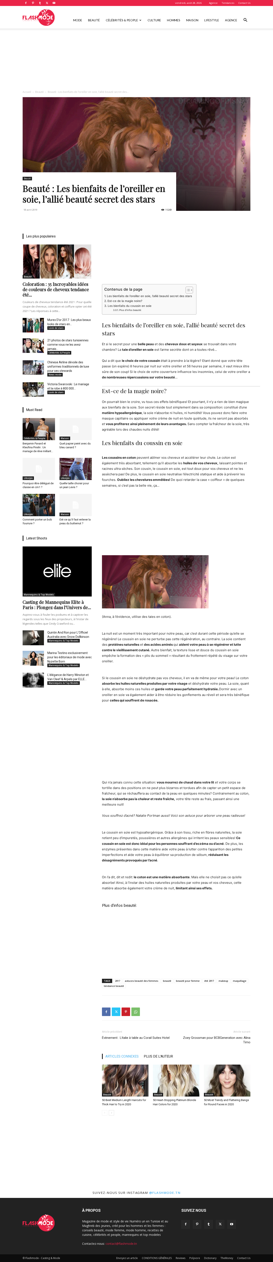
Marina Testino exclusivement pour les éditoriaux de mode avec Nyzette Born (69, 657)
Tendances (228, 2)
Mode (77, 20)
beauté (167, 980)
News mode (55, 374)
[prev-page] (104, 1112)
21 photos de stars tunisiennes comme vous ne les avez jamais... (68, 345)
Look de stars (56, 327)
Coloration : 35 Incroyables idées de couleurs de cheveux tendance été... (56, 289)
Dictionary (210, 1258)
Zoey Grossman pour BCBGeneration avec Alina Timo (216, 1040)
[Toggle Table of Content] (187, 290)
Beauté (94, 20)
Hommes (173, 20)
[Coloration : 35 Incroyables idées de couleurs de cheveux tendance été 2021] (57, 261)
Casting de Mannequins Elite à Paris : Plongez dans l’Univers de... (57, 604)
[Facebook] (26, 3)
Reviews (180, 1258)
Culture (154, 20)
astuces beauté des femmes (141, 980)
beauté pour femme (188, 980)
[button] (245, 21)
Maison (192, 20)
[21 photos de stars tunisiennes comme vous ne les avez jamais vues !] (33, 345)
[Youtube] (54, 3)
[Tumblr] (40, 3)
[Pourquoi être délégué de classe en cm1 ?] (39, 469)
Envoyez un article (127, 1258)
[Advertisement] (136, 60)
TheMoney (227, 1258)
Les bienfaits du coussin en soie (129, 306)
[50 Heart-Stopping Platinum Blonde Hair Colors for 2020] (176, 1081)
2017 (117, 980)
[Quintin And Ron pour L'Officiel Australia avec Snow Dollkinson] (33, 637)
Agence (213, 2)
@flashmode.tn (165, 1192)
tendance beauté (114, 985)
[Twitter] (47, 3)
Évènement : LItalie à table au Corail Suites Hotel (136, 1038)
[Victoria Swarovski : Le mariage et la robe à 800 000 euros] (33, 389)
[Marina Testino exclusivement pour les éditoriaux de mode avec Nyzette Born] (33, 658)
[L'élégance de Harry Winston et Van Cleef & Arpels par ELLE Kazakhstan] (33, 680)
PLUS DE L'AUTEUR (158, 1056)
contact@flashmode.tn (121, 1244)
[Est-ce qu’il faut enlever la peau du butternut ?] (76, 505)
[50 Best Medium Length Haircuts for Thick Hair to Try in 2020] (125, 1081)
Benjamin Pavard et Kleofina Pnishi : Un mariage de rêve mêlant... (38, 447)
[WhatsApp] (135, 1012)
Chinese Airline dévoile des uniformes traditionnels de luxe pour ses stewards (68, 366)
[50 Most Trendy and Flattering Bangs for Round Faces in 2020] (227, 1081)
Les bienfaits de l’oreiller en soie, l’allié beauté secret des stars (149, 296)
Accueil (27, 92)
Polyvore (194, 1258)
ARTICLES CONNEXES (122, 1056)
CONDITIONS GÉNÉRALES (157, 1258)
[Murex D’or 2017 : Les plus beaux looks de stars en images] (33, 325)
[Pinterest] (33, 3)
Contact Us (244, 2)
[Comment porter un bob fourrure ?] (39, 505)
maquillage (239, 980)
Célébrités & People (122, 20)
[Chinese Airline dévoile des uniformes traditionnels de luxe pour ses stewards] (33, 367)
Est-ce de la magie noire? (124, 301)
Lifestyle (211, 20)
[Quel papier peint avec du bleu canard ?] (76, 429)
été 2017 (209, 980)
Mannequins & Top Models (39, 594)
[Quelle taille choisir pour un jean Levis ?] (76, 469)
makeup (223, 980)
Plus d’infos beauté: (130, 310)
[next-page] (111, 1112)
